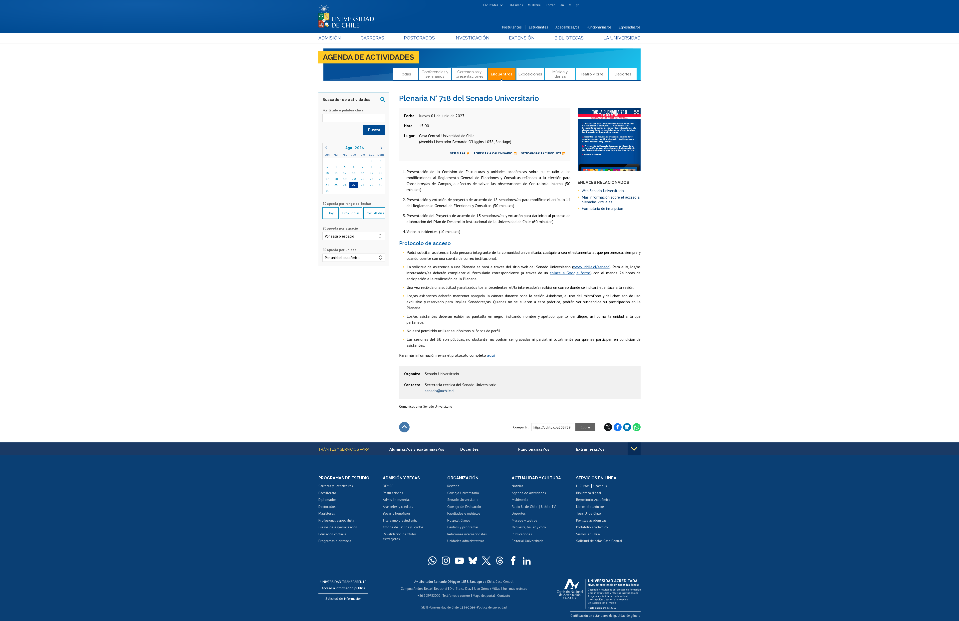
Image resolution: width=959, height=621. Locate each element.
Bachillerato (327, 493)
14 (363, 173)
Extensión (522, 37)
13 (354, 173)
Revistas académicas (591, 520)
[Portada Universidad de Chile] (348, 14)
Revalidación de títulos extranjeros (400, 536)
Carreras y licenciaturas (335, 486)
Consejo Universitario (463, 493)
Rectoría (453, 486)
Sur (504, 589)
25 (336, 185)
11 (336, 173)
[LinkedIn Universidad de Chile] (526, 560)
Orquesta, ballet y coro (529, 527)
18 (336, 179)
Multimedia (520, 499)
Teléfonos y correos (456, 596)
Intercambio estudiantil (400, 520)
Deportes (623, 74)
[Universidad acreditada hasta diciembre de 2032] (599, 593)
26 (345, 185)
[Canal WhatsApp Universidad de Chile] (432, 560)
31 (327, 191)
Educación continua (332, 534)
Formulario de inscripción (602, 208)
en (562, 5)
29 (371, 185)
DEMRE (388, 486)
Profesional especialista (336, 520)
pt (577, 5)
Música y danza (560, 74)
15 (371, 173)
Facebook (618, 427)
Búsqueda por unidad (339, 250)
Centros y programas (463, 527)
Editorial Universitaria (527, 541)
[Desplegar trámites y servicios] (634, 448)
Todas (405, 74)
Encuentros (501, 74)
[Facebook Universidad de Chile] (513, 560)
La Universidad (622, 37)
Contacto (503, 596)
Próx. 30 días (374, 213)
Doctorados (327, 506)
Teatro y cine (592, 74)
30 (380, 185)
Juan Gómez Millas (487, 589)
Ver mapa (457, 153)
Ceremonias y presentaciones (469, 74)
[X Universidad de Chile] (486, 560)
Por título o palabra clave (343, 110)
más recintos (518, 589)
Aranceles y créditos (398, 506)
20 (354, 179)
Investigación (472, 37)
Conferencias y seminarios (435, 74)
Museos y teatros (524, 520)
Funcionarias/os (599, 27)
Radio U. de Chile (524, 506)
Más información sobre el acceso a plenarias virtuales (611, 199)
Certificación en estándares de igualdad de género (605, 616)
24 (327, 185)
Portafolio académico (592, 527)
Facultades (490, 5)
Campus (406, 589)
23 (380, 179)
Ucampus (600, 486)
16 (380, 173)
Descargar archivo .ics (541, 153)
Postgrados (419, 37)
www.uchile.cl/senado (591, 266)
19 (345, 179)
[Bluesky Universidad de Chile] (473, 560)
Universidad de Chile (444, 607)
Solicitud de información (343, 598)
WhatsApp (637, 427)
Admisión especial (396, 499)
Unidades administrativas (465, 541)
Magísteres (326, 513)
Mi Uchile (534, 5)
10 (327, 173)
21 (363, 179)
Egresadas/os (630, 27)
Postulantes (512, 27)
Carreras (372, 37)
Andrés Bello (423, 589)
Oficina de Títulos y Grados (403, 527)
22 (371, 179)
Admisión (329, 37)
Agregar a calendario (493, 153)
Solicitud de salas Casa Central (599, 541)
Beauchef (440, 589)
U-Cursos (516, 5)
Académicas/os (567, 27)
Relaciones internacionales (467, 534)
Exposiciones (530, 74)
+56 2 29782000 (429, 596)
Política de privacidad (492, 607)
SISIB (424, 607)
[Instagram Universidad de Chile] (446, 560)
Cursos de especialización (337, 527)
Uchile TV (548, 506)
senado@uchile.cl (440, 390)
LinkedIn (627, 427)
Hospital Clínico (458, 520)
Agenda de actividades (368, 57)
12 (345, 173)
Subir (404, 427)
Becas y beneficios (397, 513)
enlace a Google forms (570, 272)
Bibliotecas (569, 37)
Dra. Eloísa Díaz (461, 589)
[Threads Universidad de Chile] (499, 560)
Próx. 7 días (351, 213)
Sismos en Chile (588, 534)
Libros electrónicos (590, 506)
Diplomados (327, 499)
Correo (550, 5)
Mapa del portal (484, 596)
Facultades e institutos (463, 513)
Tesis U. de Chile (588, 513)
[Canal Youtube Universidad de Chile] (459, 560)
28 (363, 185)
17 (327, 179)
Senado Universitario (463, 499)
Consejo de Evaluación (464, 506)
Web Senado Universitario (603, 190)
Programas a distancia (334, 541)
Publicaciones (522, 534)
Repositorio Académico (593, 499)
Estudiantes (538, 27)
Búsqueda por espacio (340, 228)
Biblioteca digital (588, 493)
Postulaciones (393, 493)
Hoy (331, 213)
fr (570, 5)
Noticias (517, 486)
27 (354, 185)
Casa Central (504, 582)
